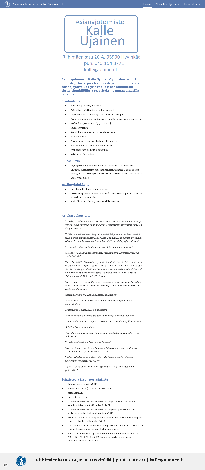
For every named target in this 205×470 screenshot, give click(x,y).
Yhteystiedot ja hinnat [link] (167, 4)
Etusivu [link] (147, 4)
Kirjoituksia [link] (191, 4)
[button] (5, 465)
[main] (102, 140)
